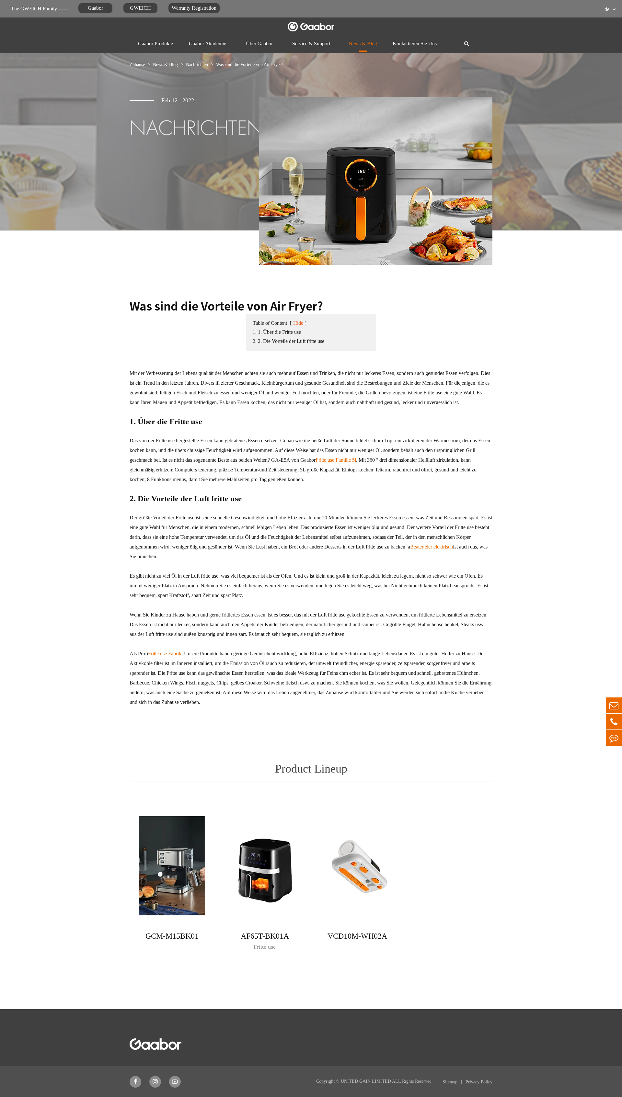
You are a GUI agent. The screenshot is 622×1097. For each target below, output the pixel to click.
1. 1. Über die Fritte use (277, 332)
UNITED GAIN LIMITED (366, 1081)
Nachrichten (197, 64)
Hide (298, 323)
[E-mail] (614, 705)
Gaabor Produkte (155, 43)
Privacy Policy (479, 1082)
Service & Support (311, 43)
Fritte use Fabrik (164, 653)
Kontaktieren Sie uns (415, 43)
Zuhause (137, 64)
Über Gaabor (259, 43)
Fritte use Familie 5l (336, 460)
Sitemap (451, 1082)
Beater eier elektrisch (431, 546)
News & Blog (363, 43)
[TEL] (614, 721)
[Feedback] (614, 738)
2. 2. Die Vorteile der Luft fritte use (288, 341)
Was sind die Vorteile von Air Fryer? (249, 64)
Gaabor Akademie (207, 43)
